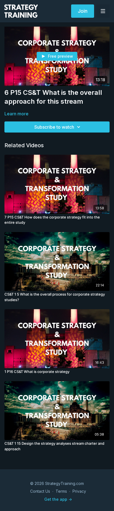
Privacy (79, 491)
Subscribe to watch (54, 127)
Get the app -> (58, 499)
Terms (61, 491)
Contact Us (40, 491)
